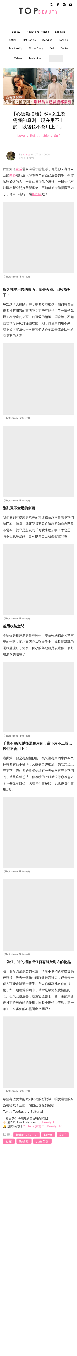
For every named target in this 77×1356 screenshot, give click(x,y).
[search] (51, 4)
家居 (19, 169)
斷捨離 (37, 194)
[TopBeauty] (38, 11)
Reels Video (35, 58)
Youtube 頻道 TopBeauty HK (42, 1126)
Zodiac (65, 48)
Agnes (27, 154)
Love (21, 136)
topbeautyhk (46, 1122)
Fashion (63, 39)
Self (52, 48)
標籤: (7, 1134)
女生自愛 (42, 1141)
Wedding (47, 39)
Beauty (16, 31)
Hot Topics (29, 39)
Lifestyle (60, 31)
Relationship (15, 48)
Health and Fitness (38, 31)
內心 (12, 175)
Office (12, 39)
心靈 (9, 1141)
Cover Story (36, 48)
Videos (18, 58)
